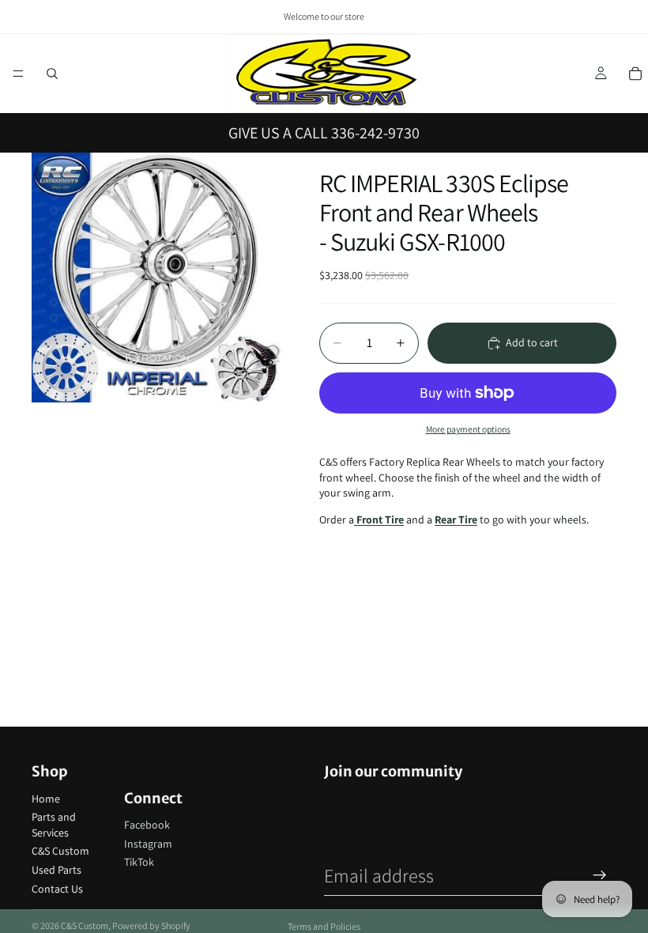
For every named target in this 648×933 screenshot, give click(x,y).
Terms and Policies (324, 926)
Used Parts (56, 870)
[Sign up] (599, 875)
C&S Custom (60, 851)
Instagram (148, 844)
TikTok (139, 862)
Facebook (147, 825)
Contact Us (57, 889)
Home (46, 798)
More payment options (468, 429)
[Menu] (18, 73)
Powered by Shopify (151, 925)
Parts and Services (54, 825)
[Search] (52, 73)
